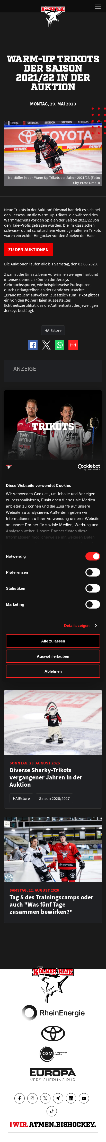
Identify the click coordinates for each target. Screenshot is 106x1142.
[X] (45, 1098)
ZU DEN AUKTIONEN (28, 249)
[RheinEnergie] (53, 1013)
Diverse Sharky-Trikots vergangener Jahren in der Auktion (46, 777)
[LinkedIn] (71, 1098)
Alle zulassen (53, 641)
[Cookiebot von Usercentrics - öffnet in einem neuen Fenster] (77, 467)
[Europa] (53, 1075)
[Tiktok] (52, 1111)
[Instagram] (32, 1098)
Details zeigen (77, 625)
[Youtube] (84, 1098)
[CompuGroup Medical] (53, 1054)
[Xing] (58, 1098)
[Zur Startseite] (53, 16)
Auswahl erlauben (53, 656)
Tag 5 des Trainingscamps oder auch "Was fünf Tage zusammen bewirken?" (51, 904)
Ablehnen (53, 671)
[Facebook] (19, 1098)
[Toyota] (53, 1033)
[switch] (92, 572)
